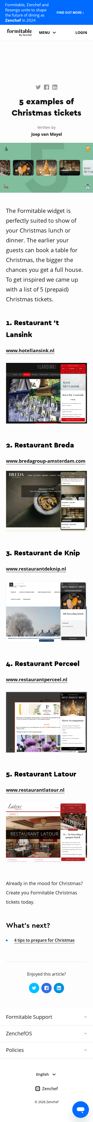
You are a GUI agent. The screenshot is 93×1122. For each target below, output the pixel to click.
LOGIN (81, 32)
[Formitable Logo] (19, 32)
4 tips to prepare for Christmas (44, 940)
